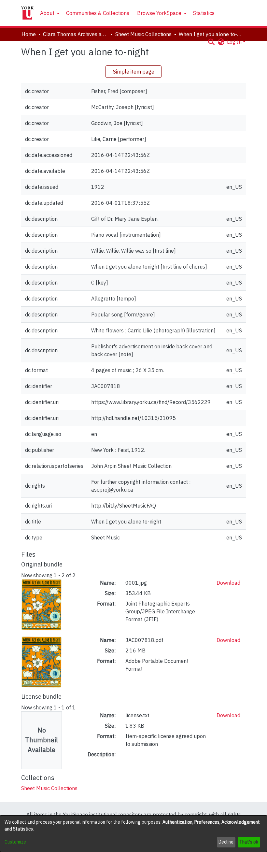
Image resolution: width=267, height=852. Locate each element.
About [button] (47, 13)
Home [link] (28, 34)
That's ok (248, 842)
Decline (225, 842)
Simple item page (133, 71)
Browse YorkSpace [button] (159, 13)
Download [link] (228, 583)
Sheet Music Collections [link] (143, 34)
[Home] (27, 13)
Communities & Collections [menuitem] (97, 13)
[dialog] (133, 834)
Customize (15, 842)
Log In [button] (235, 41)
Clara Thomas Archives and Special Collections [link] (75, 34)
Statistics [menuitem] (204, 13)
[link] (49, 788)
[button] (211, 42)
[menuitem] (49, 13)
